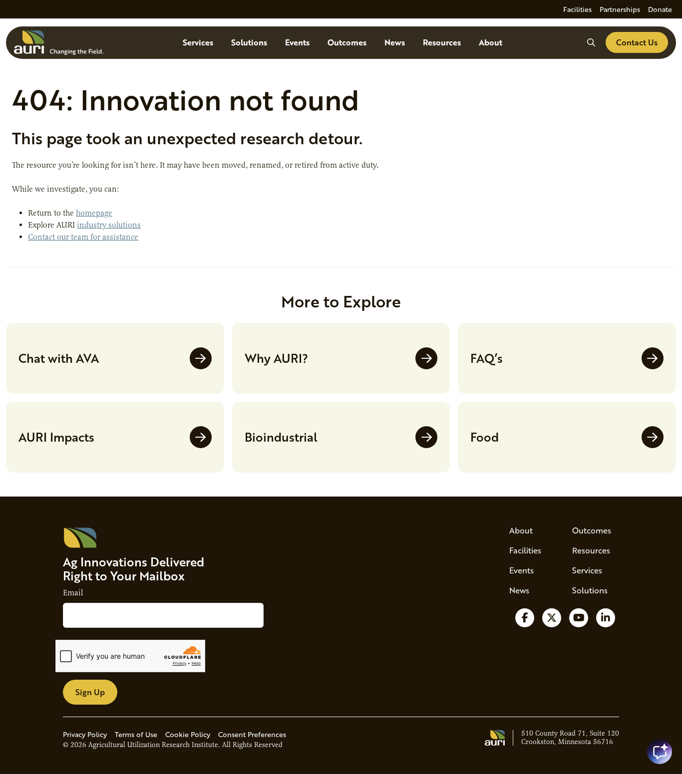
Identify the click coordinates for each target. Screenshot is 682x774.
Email (73, 593)
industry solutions (109, 225)
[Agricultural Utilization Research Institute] (59, 42)
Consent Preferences (252, 734)
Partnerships (620, 9)
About (490, 42)
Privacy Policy (85, 734)
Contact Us (637, 42)
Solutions (249, 42)
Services (198, 42)
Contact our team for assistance (83, 237)
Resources (442, 42)
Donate (660, 9)
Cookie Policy (187, 734)
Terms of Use (136, 734)
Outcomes (347, 42)
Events (297, 42)
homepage (94, 213)
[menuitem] (577, 9)
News (394, 42)
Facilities (577, 9)
